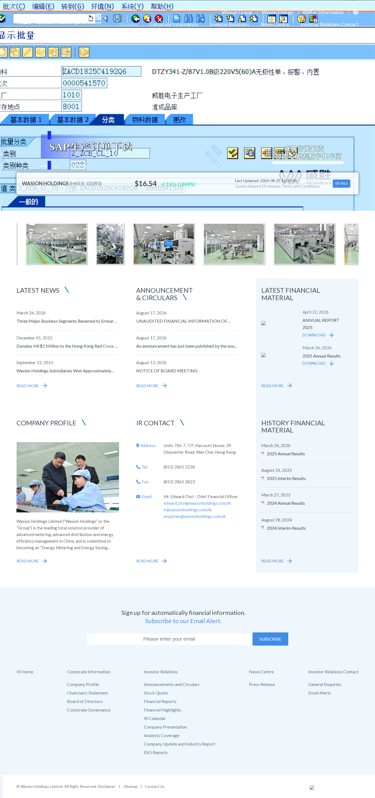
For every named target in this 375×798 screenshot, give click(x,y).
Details (341, 184)
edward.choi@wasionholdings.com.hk (197, 503)
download (314, 335)
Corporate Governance (88, 710)
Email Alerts (319, 693)
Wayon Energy (277, 12)
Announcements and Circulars (172, 684)
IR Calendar (155, 718)
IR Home (128, 24)
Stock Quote (156, 693)
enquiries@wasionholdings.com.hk (195, 516)
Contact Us (154, 786)
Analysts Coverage (161, 735)
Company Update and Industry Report (179, 744)
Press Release (262, 684)
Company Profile (83, 684)
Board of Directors (85, 701)
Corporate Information (173, 24)
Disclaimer (107, 786)
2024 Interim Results (286, 528)
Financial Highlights (162, 710)
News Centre (275, 24)
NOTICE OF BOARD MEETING (167, 370)
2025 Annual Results (286, 453)
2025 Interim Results (286, 478)
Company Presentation (165, 727)
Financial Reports (160, 701)
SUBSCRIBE (270, 639)
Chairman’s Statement (87, 693)
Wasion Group (237, 12)
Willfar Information (323, 12)
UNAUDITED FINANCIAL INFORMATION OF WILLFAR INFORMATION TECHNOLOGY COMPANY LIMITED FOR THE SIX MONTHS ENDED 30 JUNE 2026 (181, 320)
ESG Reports (156, 752)
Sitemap (130, 786)
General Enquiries (324, 684)
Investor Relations (229, 24)
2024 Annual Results (286, 503)
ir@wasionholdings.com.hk (188, 509)
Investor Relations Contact (330, 24)
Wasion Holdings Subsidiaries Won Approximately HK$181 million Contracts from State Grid (63, 370)
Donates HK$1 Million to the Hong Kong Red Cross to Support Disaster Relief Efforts (67, 345)
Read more (27, 385)
